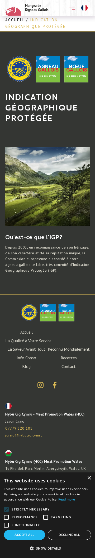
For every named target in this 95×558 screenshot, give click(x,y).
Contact (68, 366)
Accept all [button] (24, 535)
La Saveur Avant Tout (26, 349)
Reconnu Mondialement (69, 349)
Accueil (14, 19)
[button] (47, 548)
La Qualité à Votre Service (28, 340)
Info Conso (26, 357)
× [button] (89, 478)
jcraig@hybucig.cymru (23, 435)
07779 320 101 (18, 428)
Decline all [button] (69, 535)
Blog (26, 366)
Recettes (69, 357)
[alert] (47, 515)
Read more (66, 499)
